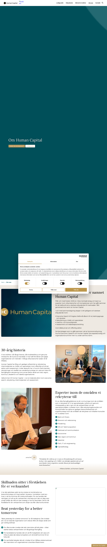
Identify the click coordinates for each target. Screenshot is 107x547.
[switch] (44, 283)
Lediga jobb (59, 3)
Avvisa (31, 289)
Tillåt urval (53, 289)
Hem (2, 282)
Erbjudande (69, 3)
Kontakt (97, 3)
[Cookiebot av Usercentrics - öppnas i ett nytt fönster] (80, 256)
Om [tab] (77, 261)
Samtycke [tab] (30, 261)
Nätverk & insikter (80, 3)
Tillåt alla (76, 289)
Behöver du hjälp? (99, 545)
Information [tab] (53, 261)
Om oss (91, 3)
